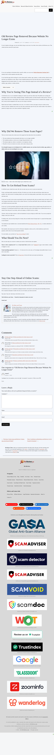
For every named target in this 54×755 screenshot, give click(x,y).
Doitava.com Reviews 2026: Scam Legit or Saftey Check (25, 360)
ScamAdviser (41, 449)
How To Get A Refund (21, 234)
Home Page (21, 255)
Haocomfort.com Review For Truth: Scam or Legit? (24, 348)
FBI (38, 223)
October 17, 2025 (8, 375)
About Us (15, 452)
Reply (3, 381)
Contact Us (36, 244)
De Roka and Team (8, 336)
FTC (41, 223)
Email (3, 417)
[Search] (51, 10)
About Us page (42, 320)
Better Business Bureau (32, 223)
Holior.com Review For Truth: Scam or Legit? (23, 336)
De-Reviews (27, 466)
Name (3, 410)
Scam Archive (37, 42)
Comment (4, 394)
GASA (25, 449)
